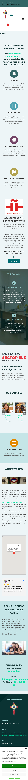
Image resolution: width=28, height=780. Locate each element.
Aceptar (14, 765)
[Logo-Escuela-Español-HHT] (8, 10)
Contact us (14, 671)
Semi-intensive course (20, 418)
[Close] (19, 546)
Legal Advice (17, 778)
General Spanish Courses (7, 419)
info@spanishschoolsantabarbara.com (11, 4)
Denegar (14, 770)
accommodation (13, 630)
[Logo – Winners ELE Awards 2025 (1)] (14, 353)
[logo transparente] (14, 702)
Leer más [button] (15, 594)
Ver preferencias (14, 774)
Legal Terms (11, 778)
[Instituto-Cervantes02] (8, 24)
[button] (25, 748)
